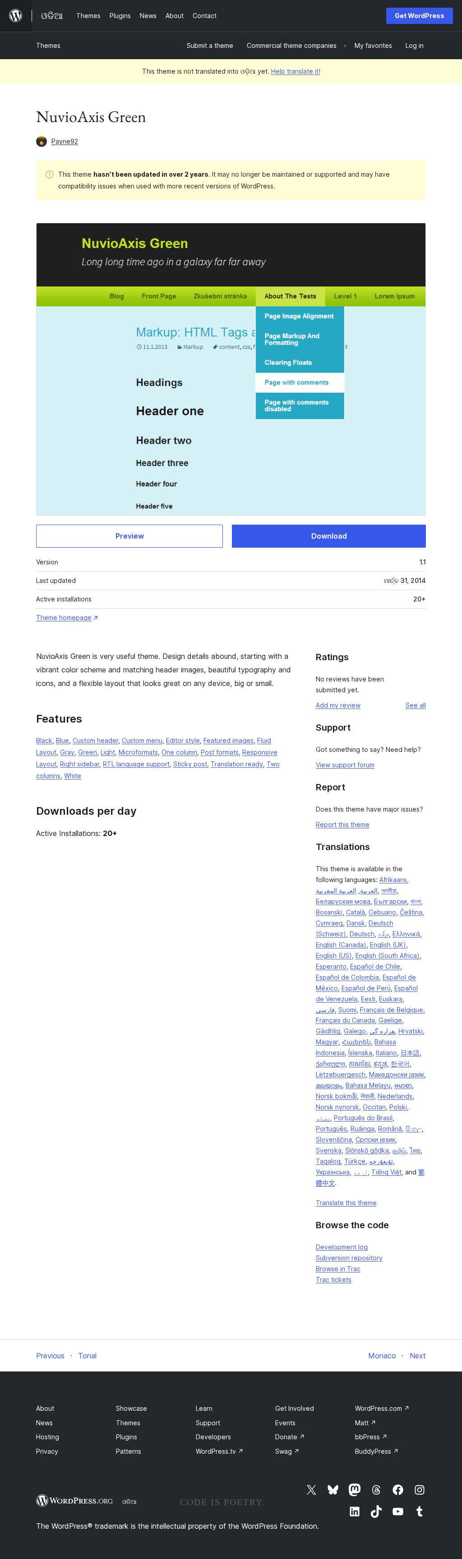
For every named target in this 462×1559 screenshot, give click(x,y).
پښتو (323, 1118)
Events (285, 1423)
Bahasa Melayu (368, 1085)
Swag (287, 1451)
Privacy (47, 1451)
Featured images (228, 740)
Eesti (368, 999)
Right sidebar (79, 764)
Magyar (327, 1042)
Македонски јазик (396, 1074)
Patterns (128, 1451)
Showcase (131, 1408)
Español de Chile (375, 966)
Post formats (220, 752)
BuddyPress (377, 1451)
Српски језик (375, 1139)
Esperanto (331, 966)
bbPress (371, 1437)
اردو (360, 1172)
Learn (204, 1408)
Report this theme (343, 824)
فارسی (325, 1010)
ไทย (415, 1150)
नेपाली (367, 1096)
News (44, 1423)
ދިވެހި (383, 934)
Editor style (183, 740)
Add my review (338, 705)
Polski (398, 1107)
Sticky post (190, 764)
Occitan (374, 1107)
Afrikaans (393, 879)
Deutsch (362, 934)
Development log (342, 1247)
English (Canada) (341, 945)
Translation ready (237, 764)
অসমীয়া (389, 890)
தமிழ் (399, 1150)
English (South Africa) (388, 955)
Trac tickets (333, 1279)
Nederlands (395, 1096)
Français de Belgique (391, 1010)
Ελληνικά (406, 934)
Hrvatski (410, 1031)
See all (416, 705)
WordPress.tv (220, 1451)
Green (87, 752)
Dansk (355, 923)
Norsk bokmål (336, 1096)
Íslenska (360, 1053)
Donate (290, 1437)
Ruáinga (362, 1128)
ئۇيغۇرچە (381, 1161)
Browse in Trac (338, 1269)
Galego (355, 1031)
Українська (333, 1172)
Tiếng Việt (386, 1172)
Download (329, 535)
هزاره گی (382, 1031)
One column (179, 752)
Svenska (329, 1150)
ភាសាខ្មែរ (359, 1063)
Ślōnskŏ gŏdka (367, 1150)
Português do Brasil (363, 1118)
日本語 (410, 1053)
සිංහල (414, 1128)
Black (44, 740)
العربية (369, 890)
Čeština (411, 912)
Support (208, 1423)
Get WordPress (419, 15)
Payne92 (64, 141)
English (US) (334, 955)
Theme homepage (64, 617)
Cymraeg (329, 923)
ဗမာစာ (403, 1085)
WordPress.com (382, 1408)
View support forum (345, 765)
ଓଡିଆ (129, 1501)
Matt (365, 1423)
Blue (62, 740)
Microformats (138, 752)
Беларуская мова (343, 901)
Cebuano (382, 912)
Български (390, 901)
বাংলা (416, 901)
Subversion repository (349, 1258)
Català (355, 912)
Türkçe (354, 1161)
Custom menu (142, 740)
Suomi (347, 1010)
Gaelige (390, 1020)
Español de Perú (366, 988)
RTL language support (136, 764)
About (45, 1408)
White (72, 776)
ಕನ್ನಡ (380, 1063)
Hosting (47, 1437)
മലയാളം (329, 1085)
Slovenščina (334, 1139)
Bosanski (329, 912)
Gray (67, 752)
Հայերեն (356, 1042)
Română (390, 1128)
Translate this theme (346, 1203)
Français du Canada (345, 1020)
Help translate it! (295, 71)
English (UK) (388, 945)
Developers (213, 1437)
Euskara (390, 999)
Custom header (95, 740)
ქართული (330, 1063)
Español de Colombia (347, 977)
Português (331, 1128)
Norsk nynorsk (337, 1107)
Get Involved (294, 1408)
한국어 (400, 1063)
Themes (48, 45)
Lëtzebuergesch (340, 1074)
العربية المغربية (336, 890)
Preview (130, 535)
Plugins (126, 1437)
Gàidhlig (328, 1031)
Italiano (386, 1053)
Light (108, 752)
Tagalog (328, 1161)
